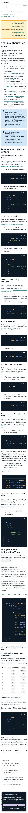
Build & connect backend (18, 12)
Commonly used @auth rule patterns (10, 763)
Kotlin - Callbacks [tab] (11, 594)
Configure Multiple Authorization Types (10, 550)
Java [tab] (3, 471)
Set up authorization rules (7, 16)
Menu (4, 6)
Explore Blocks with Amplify (13, 805)
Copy (24, 175)
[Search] (25, 6)
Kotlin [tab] (8, 471)
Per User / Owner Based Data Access (10, 765)
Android (8, 12)
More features (4, 14)
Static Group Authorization (11, 216)
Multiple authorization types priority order (12, 784)
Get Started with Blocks (13, 808)
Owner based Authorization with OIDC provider (13, 777)
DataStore (12, 14)
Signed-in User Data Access (11, 364)
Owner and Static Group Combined (10, 770)
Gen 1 (2, 12)
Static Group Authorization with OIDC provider (13, 779)
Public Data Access (8, 321)
